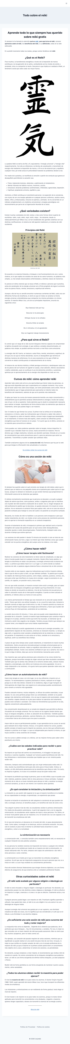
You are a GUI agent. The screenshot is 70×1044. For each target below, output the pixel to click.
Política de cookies (43, 1027)
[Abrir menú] (66, 3)
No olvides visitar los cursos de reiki (35, 450)
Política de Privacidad (27, 1027)
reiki (36, 41)
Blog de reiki (35, 1009)
